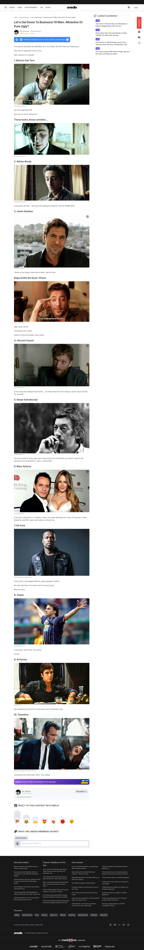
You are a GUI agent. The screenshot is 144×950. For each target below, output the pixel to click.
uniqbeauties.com (19, 268)
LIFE (41, 7)
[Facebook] (115, 925)
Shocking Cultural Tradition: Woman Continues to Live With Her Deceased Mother (26, 874)
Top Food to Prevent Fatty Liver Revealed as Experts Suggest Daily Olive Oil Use (111, 25)
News (16, 17)
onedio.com (17, 705)
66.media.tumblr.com (20, 156)
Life (97, 20)
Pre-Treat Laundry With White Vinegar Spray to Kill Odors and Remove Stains (113, 53)
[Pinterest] (128, 925)
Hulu (36, 915)
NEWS (20, 7)
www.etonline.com (19, 513)
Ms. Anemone (30, 31)
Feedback (17, 925)
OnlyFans (72, 915)
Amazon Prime (27, 915)
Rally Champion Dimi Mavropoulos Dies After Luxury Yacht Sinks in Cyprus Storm (55, 884)
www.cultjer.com (18, 387)
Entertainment (24, 17)
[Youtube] (124, 925)
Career (37, 925)
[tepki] (17, 821)
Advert (32, 925)
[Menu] (6, 7)
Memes (63, 915)
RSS (41, 925)
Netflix (17, 915)
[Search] (128, 7)
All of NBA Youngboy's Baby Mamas (83, 883)
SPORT (48, 7)
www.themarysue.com (20, 106)
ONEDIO (12, 7)
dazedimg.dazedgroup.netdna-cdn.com (25, 771)
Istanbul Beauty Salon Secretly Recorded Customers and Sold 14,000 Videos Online (27, 881)
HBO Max (94, 915)
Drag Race (103, 915)
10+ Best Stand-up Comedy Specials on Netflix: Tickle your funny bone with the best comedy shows (115, 874)
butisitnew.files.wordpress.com (22, 577)
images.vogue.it (18, 454)
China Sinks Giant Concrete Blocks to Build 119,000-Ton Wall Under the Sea (111, 34)
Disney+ (44, 915)
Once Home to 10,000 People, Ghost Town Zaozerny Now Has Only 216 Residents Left (111, 43)
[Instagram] (110, 925)
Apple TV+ (53, 915)
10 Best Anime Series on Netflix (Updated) (115, 877)
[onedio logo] (72, 7)
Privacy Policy (25, 925)
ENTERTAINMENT (31, 7)
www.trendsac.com (19, 646)
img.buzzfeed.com (19, 322)
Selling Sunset (82, 915)
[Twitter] (119, 925)
